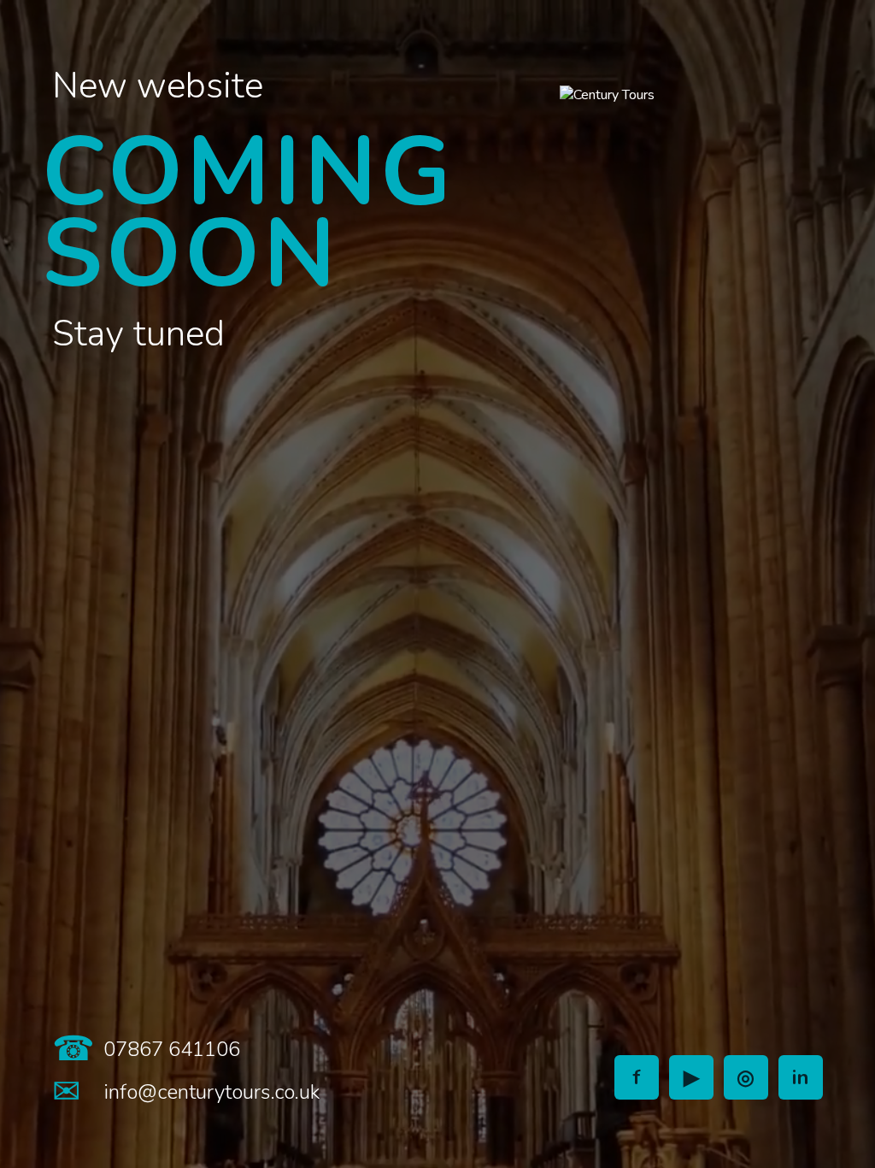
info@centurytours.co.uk (211, 1092)
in (800, 1077)
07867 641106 (171, 1049)
